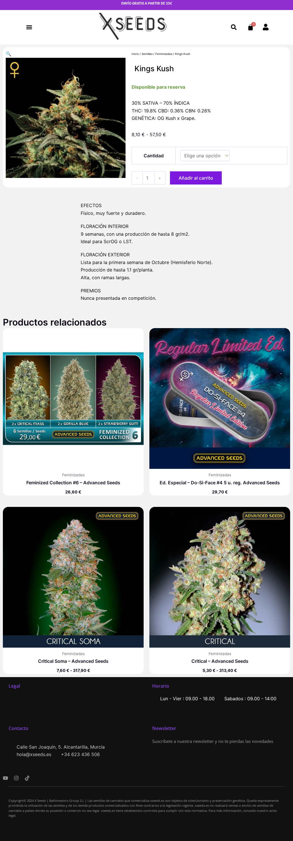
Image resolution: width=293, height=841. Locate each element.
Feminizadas (163, 53)
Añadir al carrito (196, 178)
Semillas (147, 53)
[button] (29, 27)
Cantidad (154, 155)
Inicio (135, 53)
